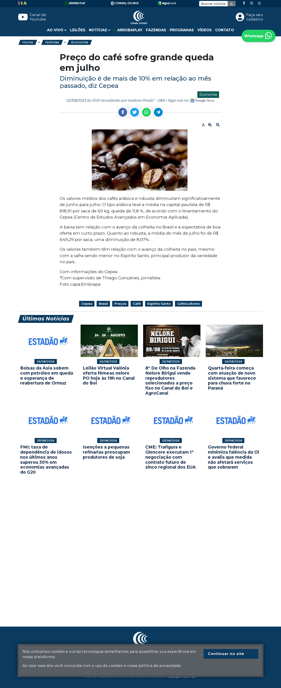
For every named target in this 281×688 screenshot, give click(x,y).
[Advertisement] (140, 544)
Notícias (52, 42)
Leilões (77, 30)
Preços (120, 304)
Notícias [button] (98, 30)
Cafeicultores (188, 304)
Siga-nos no (179, 100)
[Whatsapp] (259, 3)
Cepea (86, 304)
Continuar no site (226, 654)
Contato (224, 30)
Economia (79, 42)
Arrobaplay (129, 30)
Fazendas (156, 30)
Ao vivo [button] (55, 30)
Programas (182, 30)
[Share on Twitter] (134, 112)
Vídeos (204, 30)
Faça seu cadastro (254, 17)
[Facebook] (244, 3)
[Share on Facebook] (122, 112)
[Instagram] (251, 3)
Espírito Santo (159, 304)
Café (137, 304)
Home (27, 42)
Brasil (103, 304)
